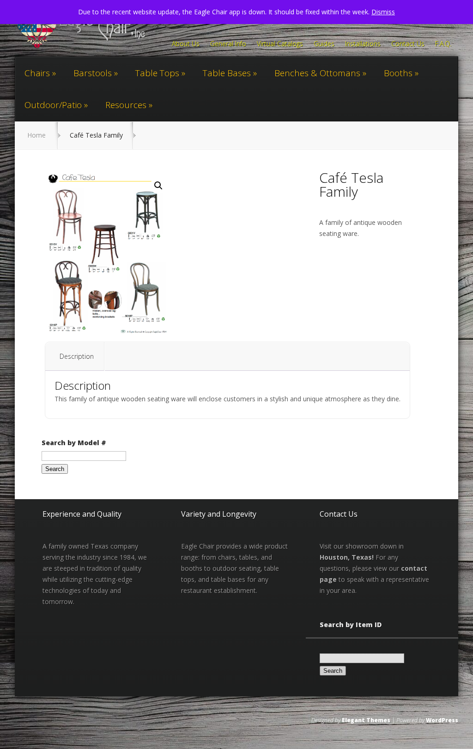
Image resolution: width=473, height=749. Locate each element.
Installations (363, 44)
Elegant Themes (366, 720)
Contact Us (407, 44)
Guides (324, 44)
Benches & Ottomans (317, 73)
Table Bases (227, 73)
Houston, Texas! (347, 557)
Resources (125, 105)
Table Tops (157, 73)
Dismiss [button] (383, 11)
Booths (398, 73)
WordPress (442, 720)
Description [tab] (77, 356)
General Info (228, 44)
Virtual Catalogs (280, 44)
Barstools (92, 73)
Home (36, 135)
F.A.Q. (443, 44)
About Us (186, 44)
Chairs (37, 73)
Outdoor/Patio (53, 105)
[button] (158, 185)
